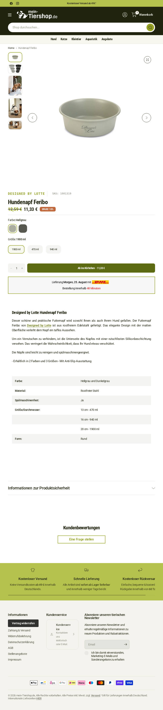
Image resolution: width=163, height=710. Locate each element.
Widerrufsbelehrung (19, 636)
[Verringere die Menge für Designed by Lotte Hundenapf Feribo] (11, 268)
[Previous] (32, 117)
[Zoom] (147, 59)
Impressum (14, 659)
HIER (39, 698)
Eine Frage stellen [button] (81, 539)
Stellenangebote (17, 653)
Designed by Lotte (26, 194)
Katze (64, 39)
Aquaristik (91, 39)
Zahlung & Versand (19, 630)
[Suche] (150, 27)
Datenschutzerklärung (21, 642)
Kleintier (76, 39)
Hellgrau (12, 228)
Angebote (107, 39)
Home (11, 48)
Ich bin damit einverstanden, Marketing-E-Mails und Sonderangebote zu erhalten (107, 656)
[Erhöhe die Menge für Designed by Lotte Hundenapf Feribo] (22, 268)
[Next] (146, 117)
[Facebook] (11, 3)
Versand (95, 695)
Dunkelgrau (23, 228)
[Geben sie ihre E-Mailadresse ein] (126, 644)
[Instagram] (17, 3)
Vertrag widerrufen (23, 623)
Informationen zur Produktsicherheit (39, 488)
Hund (53, 39)
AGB (10, 647)
